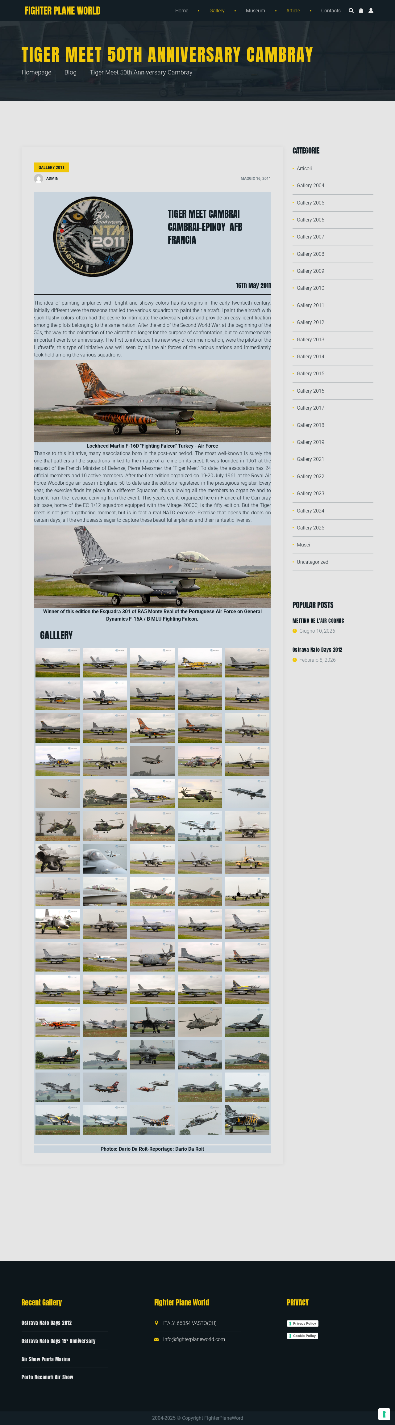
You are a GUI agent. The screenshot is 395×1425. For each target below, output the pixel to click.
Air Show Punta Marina (46, 1359)
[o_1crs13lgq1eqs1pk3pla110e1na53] (57, 989)
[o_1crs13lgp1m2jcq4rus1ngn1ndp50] (200, 924)
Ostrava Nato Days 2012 (318, 649)
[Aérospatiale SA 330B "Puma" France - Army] (200, 793)
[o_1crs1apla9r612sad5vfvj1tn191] (105, 793)
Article (293, 11)
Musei (303, 545)
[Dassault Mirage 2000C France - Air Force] (247, 695)
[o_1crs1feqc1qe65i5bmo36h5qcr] (105, 924)
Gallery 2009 (310, 271)
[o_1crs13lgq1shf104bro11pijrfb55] (105, 989)
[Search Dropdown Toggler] (351, 11)
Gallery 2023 (310, 493)
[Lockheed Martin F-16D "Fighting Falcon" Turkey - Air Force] (152, 728)
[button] (361, 11)
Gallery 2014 (310, 357)
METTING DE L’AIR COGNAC (318, 620)
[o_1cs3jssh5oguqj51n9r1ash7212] (57, 1120)
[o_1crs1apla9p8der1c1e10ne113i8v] (57, 793)
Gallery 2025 (310, 528)
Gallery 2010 (310, 288)
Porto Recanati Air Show (47, 1377)
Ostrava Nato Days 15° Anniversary (59, 1341)
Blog (70, 72)
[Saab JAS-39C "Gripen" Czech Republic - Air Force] (105, 728)
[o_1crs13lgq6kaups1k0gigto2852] (200, 989)
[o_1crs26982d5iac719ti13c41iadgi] (105, 1022)
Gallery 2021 (310, 459)
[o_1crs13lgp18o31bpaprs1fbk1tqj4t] (57, 957)
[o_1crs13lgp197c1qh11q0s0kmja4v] (105, 957)
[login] (370, 11)
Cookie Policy (304, 1336)
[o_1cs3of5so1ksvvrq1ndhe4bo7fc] (105, 1120)
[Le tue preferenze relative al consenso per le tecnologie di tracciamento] (384, 1414)
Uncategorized (312, 562)
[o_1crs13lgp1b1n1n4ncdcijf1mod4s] (152, 924)
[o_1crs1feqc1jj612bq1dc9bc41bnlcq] (57, 924)
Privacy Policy (304, 1323)
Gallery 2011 (51, 167)
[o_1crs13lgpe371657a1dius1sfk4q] (152, 957)
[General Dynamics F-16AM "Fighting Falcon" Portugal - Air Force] (247, 663)
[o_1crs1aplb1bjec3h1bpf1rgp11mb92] (247, 793)
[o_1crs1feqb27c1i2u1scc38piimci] (105, 859)
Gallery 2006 (310, 220)
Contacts (331, 11)
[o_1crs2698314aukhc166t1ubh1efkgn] (105, 1087)
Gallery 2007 (310, 237)
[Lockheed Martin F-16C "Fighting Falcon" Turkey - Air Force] (57, 728)
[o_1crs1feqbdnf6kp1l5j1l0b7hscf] (200, 859)
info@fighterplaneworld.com (194, 1339)
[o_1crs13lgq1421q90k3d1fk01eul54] (247, 989)
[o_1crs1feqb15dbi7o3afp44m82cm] (247, 826)
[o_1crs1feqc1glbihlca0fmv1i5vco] (200, 891)
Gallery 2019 (310, 442)
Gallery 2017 (310, 408)
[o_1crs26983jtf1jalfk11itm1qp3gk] (200, 1022)
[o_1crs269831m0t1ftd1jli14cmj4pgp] (105, 1054)
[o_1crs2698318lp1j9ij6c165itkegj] (152, 1087)
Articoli (304, 168)
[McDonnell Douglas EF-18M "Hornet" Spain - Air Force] (57, 695)
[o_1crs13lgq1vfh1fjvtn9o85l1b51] (152, 989)
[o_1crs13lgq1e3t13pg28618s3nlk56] (247, 957)
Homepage (36, 72)
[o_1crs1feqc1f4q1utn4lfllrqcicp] (152, 891)
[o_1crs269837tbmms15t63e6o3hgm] (200, 1054)
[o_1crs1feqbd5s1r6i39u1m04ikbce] (152, 859)
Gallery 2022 (310, 476)
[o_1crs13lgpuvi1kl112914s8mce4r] (200, 957)
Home (181, 11)
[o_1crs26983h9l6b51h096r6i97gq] (152, 1022)
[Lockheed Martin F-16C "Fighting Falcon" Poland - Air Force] (247, 728)
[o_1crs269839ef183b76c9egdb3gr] (247, 1054)
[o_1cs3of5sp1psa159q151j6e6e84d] (152, 1120)
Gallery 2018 (310, 425)
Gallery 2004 (310, 185)
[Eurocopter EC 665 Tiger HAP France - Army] (200, 761)
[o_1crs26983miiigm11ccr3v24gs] (247, 1022)
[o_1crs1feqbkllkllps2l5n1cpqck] (57, 891)
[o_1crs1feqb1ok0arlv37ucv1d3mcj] (200, 826)
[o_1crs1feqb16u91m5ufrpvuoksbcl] (57, 859)
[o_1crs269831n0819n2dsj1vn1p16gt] (152, 1054)
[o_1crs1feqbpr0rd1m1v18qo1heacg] (105, 891)
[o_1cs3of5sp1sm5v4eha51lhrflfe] (200, 1120)
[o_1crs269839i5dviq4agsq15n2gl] (57, 1087)
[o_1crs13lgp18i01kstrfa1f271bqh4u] (247, 924)
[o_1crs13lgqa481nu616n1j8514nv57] (57, 1022)
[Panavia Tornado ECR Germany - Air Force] (57, 761)
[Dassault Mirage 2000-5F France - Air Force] (152, 663)
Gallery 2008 (310, 254)
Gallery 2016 (310, 391)
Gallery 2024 (310, 511)
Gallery (217, 11)
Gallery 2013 (310, 340)
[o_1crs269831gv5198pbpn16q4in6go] (57, 1054)
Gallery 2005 (310, 203)
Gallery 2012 (310, 322)
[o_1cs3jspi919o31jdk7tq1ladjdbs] (247, 1087)
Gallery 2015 (310, 374)
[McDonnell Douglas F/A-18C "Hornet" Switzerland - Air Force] (57, 663)
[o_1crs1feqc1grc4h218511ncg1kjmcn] (247, 891)
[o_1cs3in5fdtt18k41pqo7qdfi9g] (200, 1087)
